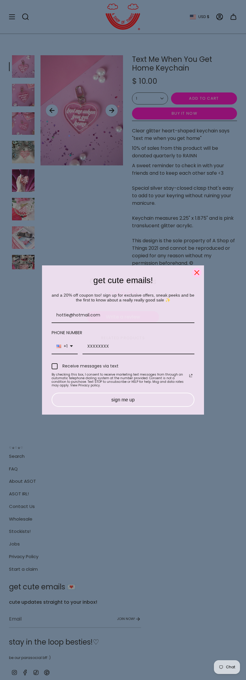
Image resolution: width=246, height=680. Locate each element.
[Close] (197, 272)
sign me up (123, 399)
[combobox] (65, 346)
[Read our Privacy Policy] (190, 375)
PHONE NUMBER (67, 333)
